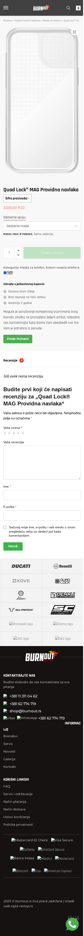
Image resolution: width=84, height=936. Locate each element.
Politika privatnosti (18, 825)
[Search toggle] (68, 8)
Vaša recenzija (13, 442)
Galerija (9, 759)
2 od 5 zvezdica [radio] (9, 433)
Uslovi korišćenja (16, 817)
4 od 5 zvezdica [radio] (18, 433)
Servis (8, 744)
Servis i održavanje (17, 794)
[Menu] (10, 8)
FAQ (6, 786)
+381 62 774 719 (23, 704)
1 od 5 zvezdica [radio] (5, 433)
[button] (74, 32)
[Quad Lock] (19, 273)
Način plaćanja (14, 802)
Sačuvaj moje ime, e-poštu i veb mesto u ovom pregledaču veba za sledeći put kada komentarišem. (42, 531)
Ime (7, 486)
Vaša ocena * (12, 428)
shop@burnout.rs (25, 711)
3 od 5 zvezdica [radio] (14, 433)
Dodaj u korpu (52, 252)
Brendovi (10, 736)
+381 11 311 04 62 (23, 696)
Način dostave (14, 809)
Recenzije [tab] (12, 360)
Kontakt (9, 767)
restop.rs (26, 906)
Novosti (9, 751)
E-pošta (9, 507)
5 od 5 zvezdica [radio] (23, 433)
